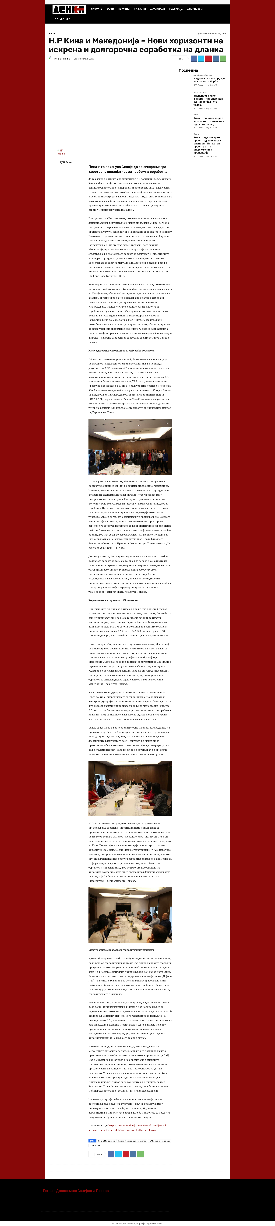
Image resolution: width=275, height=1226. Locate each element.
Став (196, 115)
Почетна (96, 9)
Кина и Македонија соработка (132, 1141)
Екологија (176, 9)
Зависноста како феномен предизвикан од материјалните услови (208, 100)
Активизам (157, 9)
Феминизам (195, 9)
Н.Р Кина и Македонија (159, 1141)
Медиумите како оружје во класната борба (209, 80)
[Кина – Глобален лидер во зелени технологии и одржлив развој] (185, 120)
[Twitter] (220, 2)
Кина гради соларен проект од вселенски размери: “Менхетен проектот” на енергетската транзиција (207, 145)
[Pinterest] (208, 59)
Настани (124, 9)
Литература (62, 18)
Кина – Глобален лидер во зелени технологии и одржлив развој (209, 121)
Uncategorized (200, 92)
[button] (218, 9)
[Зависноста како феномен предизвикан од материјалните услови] (185, 97)
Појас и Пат (95, 1145)
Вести (110, 9)
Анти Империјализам (203, 75)
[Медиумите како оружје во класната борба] (185, 80)
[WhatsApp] (223, 59)
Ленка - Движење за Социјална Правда (76, 1190)
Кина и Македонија (106, 1141)
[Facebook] (214, 2)
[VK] (216, 59)
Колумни (140, 9)
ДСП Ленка (64, 59)
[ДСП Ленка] (51, 58)
